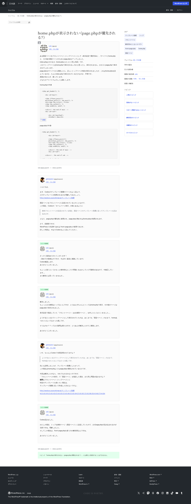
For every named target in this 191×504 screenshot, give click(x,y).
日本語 (29, 493)
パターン (46, 484)
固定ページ (128, 53)
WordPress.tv (84, 484)
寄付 (116, 481)
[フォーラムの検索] (29, 22)
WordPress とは (13, 474)
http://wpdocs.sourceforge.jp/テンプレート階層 (57, 198)
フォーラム (11, 10)
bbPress (153, 481)
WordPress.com (156, 474)
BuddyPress (154, 484)
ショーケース (47, 474)
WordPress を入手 (181, 3)
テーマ (45, 478)
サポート (81, 478)
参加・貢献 (117, 474)
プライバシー (12, 484)
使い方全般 (20, 16)
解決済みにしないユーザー (133, 44)
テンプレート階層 (130, 35)
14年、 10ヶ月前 (53, 49)
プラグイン (46, 481)
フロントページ (130, 40)
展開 (43, 120)
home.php (142, 48)
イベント (117, 478)
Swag (117, 484)
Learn (80, 474)
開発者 (81, 481)
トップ (141, 35)
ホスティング (12, 481)
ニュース (11, 478)
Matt (152, 478)
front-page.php (130, 48)
